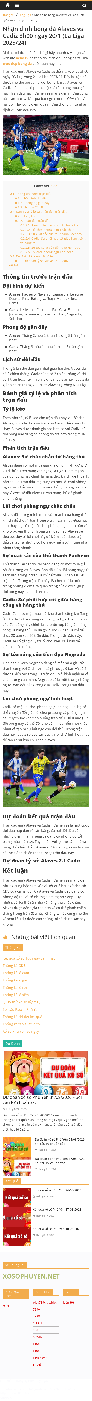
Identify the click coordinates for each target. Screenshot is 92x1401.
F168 (36, 1344)
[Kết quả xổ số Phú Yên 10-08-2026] (18, 1229)
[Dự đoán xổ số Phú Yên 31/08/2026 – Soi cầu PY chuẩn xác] (46, 1053)
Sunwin (6, 1398)
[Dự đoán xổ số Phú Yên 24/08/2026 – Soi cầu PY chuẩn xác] (18, 1140)
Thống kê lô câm (16, 973)
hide (54, 186)
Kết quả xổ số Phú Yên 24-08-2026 (57, 1190)
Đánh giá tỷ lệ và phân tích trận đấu (39, 212)
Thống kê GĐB (14, 965)
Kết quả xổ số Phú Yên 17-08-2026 (57, 1209)
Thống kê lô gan (15, 980)
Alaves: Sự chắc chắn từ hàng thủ (49, 225)
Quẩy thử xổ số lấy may (21, 1002)
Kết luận (13, 265)
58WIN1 (38, 1337)
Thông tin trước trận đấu (31, 194)
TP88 (36, 1316)
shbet (37, 1364)
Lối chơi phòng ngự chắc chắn (47, 230)
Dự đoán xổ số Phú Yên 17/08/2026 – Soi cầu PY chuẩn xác (61, 1161)
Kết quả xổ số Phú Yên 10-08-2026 (57, 1229)
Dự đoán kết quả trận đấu (31, 256)
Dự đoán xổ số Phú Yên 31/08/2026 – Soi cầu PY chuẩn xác (42, 1099)
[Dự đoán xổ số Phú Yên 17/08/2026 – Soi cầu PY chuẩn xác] (18, 1159)
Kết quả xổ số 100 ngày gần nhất (29, 958)
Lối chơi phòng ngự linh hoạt (46, 252)
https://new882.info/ (14, 1393)
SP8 (35, 1330)
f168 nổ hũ (7, 1381)
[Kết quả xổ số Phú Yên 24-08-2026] (18, 1190)
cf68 (6, 1306)
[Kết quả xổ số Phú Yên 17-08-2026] (18, 1210)
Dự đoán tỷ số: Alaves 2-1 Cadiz (41, 261)
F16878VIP (40, 1357)
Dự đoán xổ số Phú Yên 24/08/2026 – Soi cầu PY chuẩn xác (61, 1141)
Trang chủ (9, 15)
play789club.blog (45, 1302)
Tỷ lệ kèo (25, 216)
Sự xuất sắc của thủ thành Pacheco (51, 234)
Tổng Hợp (24, 15)
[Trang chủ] (7, 5)
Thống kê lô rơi (15, 987)
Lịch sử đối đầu (30, 207)
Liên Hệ (68, 1302)
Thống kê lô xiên (16, 994)
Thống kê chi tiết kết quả (22, 1016)
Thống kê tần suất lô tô (21, 1024)
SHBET (37, 1323)
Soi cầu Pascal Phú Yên (21, 1009)
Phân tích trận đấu (32, 221)
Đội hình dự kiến (31, 198)
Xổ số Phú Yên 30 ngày (21, 1031)
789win (38, 1309)
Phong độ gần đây (32, 203)
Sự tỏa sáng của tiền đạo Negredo (50, 247)
